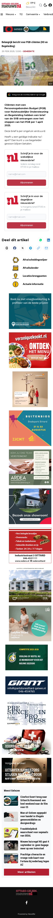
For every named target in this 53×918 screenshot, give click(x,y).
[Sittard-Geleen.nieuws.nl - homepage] (11, 5)
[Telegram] (30, 248)
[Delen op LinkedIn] (48, 240)
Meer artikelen (26, 872)
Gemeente (32, 14)
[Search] (40, 5)
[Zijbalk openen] (1, 14)
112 (21, 14)
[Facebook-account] (26, 902)
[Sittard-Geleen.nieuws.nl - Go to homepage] (26, 892)
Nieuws (10, 14)
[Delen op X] (22, 248)
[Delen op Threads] (7, 248)
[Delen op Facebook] (15, 248)
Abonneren (26, 182)
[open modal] (50, 5)
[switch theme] (45, 5)
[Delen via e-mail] (46, 248)
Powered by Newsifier (26, 914)
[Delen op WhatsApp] (40, 240)
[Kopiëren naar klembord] (38, 248)
